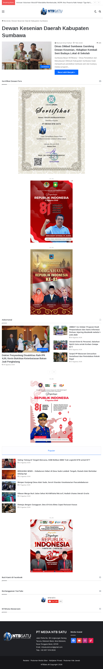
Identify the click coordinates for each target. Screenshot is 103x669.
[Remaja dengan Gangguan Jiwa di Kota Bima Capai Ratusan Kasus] (9, 508)
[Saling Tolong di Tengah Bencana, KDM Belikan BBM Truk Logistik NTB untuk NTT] (9, 463)
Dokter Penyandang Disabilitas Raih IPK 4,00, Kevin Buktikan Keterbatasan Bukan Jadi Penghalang (24, 358)
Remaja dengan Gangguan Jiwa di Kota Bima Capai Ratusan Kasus (47, 505)
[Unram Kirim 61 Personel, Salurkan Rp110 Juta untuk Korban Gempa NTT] (60, 345)
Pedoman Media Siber (39, 660)
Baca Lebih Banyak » (66, 72)
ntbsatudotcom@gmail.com (51, 647)
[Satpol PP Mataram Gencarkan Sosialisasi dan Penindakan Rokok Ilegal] (60, 357)
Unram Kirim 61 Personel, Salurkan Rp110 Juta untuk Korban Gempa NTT (84, 344)
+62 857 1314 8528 (48, 650)
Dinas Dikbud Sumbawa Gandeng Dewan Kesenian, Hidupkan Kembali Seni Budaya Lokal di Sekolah (76, 50)
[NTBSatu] (51, 11)
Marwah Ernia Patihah (64, 43)
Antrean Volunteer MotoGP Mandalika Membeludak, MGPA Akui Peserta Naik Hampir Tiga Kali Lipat (55, 3)
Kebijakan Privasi (55, 660)
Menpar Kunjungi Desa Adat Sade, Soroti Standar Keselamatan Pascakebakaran (53, 482)
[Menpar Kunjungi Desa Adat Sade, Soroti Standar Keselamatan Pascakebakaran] (9, 485)
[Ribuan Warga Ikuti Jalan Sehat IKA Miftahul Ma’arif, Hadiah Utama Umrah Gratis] (9, 497)
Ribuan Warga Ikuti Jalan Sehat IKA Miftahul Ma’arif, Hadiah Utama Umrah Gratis (53, 493)
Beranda (6, 21)
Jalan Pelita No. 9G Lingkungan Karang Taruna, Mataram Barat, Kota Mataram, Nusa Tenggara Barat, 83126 (51, 641)
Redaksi (26, 660)
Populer (51, 450)
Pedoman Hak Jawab (72, 660)
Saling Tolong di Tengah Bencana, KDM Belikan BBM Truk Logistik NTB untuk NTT (54, 460)
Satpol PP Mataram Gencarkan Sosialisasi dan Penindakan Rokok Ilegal (84, 356)
